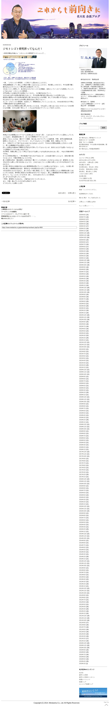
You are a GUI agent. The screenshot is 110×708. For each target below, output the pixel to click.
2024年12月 (82, 260)
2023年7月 (82, 299)
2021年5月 (82, 358)
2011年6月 (82, 629)
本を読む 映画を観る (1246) (88, 169)
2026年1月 (82, 231)
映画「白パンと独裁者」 (87, 142)
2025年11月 (82, 235)
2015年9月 (82, 513)
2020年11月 (82, 372)
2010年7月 (82, 654)
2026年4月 (82, 224)
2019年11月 (82, 399)
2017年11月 (82, 454)
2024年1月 (82, 285)
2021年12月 (82, 342)
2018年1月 (82, 449)
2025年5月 (82, 249)
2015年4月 (82, 524)
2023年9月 (82, 294)
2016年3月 (82, 499)
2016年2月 (82, 502)
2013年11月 (82, 563)
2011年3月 (82, 636)
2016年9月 (82, 486)
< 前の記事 (6, 201)
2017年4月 (82, 470)
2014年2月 (82, 556)
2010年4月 (82, 661)
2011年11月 (82, 618)
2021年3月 (82, 363)
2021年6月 (82, 356)
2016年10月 (82, 483)
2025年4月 (82, 251)
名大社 (81, 672)
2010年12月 (82, 643)
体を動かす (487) (84, 164)
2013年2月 (82, 584)
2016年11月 (82, 481)
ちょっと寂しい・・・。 (87, 205)
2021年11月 (82, 344)
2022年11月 (82, 317)
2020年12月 (82, 369)
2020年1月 (82, 395)
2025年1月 (82, 258)
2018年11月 (82, 426)
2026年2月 (82, 228)
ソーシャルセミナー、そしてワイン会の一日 (15, 214)
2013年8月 (82, 570)
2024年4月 (82, 278)
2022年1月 (82, 340)
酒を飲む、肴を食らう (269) (88, 171)
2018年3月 (82, 445)
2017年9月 (82, 458)
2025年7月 (82, 244)
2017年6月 (82, 465)
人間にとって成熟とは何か (87, 201)
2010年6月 (82, 657)
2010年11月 (82, 645)
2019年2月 (82, 420)
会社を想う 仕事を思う (67, 193)
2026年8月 (82, 214)
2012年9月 (82, 595)
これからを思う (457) (85, 174)
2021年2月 (82, 365)
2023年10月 (82, 292)
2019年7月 (82, 408)
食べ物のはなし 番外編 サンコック (90, 138)
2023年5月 (82, 303)
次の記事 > (72, 201)
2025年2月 (82, 256)
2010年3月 (82, 663)
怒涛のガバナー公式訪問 (87, 140)
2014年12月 (82, 534)
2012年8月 (82, 597)
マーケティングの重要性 (9, 211)
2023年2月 (82, 310)
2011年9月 (82, 622)
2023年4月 (82, 306)
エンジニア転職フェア (86, 684)
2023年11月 (82, 290)
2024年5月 (82, 276)
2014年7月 (82, 545)
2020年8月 (82, 379)
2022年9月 (82, 322)
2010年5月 (82, 659)
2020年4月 (82, 388)
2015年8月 (82, 515)
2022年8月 (82, 324)
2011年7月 (82, 627)
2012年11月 (82, 590)
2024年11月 (82, 262)
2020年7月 (82, 381)
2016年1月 (82, 504)
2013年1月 (82, 586)
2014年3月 (82, 554)
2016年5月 (82, 495)
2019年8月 (82, 406)
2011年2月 (82, 638)
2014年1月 (82, 559)
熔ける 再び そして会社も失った (90, 198)
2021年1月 (82, 367)
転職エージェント (84, 679)
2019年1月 (82, 422)
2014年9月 (82, 540)
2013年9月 (82, 568)
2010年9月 (82, 650)
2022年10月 (82, 319)
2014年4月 (82, 552)
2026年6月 (82, 219)
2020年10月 (82, 374)
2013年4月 (82, 579)
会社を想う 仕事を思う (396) (88, 162)
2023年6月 (82, 301)
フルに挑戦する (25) (85, 178)
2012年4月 (82, 606)
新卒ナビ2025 (83, 675)
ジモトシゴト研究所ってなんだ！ (23, 48)
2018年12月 (82, 424)
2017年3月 (82, 472)
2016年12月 (82, 479)
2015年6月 (82, 520)
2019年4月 (82, 415)
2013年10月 (82, 565)
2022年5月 (82, 331)
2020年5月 (82, 385)
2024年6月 (82, 274)
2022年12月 (82, 315)
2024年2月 (82, 283)
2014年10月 (82, 538)
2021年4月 (82, 360)
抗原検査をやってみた (86, 194)
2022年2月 (82, 338)
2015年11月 (82, 508)
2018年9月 (82, 431)
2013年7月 (82, 572)
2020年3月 (82, 390)
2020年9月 (82, 376)
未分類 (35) (82, 176)
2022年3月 (82, 335)
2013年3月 (82, 581)
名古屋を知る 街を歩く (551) (88, 167)
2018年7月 (82, 436)
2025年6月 (82, 246)
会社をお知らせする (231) (87, 160)
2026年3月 (82, 226)
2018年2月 (82, 447)
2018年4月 (82, 442)
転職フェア (82, 682)
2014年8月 (82, 543)
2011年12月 (82, 615)
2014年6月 (82, 547)
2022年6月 (82, 328)
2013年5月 (82, 577)
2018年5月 (82, 440)
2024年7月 (82, 271)
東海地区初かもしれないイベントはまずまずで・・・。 (18, 216)
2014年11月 (82, 536)
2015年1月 (82, 531)
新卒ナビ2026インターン (87, 677)
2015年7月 (82, 518)
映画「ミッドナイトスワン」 (88, 189)
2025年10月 (82, 237)
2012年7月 (82, 600)
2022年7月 (82, 326)
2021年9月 (82, 349)
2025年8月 (82, 242)
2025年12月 (82, 233)
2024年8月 (82, 269)
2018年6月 (82, 438)
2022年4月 (82, 333)
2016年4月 (82, 497)
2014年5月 (82, 549)
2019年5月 (82, 413)
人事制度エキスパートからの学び (11, 209)
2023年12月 (82, 287)
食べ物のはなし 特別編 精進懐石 (89, 149)
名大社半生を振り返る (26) (87, 180)
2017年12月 (82, 452)
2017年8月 (82, 461)
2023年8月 (82, 297)
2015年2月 (82, 529)
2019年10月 (82, 401)
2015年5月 (82, 522)
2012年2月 (82, 611)
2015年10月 (82, 511)
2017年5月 (82, 467)
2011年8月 (82, 625)
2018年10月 (82, 429)
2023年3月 (82, 308)
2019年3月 (82, 417)
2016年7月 (82, 490)
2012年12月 (82, 588)
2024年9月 (82, 267)
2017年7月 (82, 463)
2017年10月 (82, 456)
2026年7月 (82, 217)
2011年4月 (82, 634)
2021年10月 (82, 347)
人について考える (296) (86, 158)
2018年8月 (82, 433)
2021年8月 (82, 351)
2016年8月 (82, 488)
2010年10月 (82, 647)
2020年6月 (82, 383)
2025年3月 (82, 253)
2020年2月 (82, 392)
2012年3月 (82, 609)
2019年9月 (82, 404)
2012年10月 (82, 593)
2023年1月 (82, 313)
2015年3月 (82, 527)
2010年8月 (82, 652)
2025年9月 (82, 240)
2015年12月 (82, 506)
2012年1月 (82, 613)
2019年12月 (82, 397)
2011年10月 (82, 620)
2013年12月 (82, 561)
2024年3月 (82, 281)
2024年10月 (82, 265)
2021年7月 (82, 354)
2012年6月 (82, 602)
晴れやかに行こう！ (7, 218)
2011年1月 (82, 641)
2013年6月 (82, 575)
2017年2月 (82, 474)
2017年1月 (82, 477)
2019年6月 (82, 411)
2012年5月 (82, 604)
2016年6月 (82, 492)
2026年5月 (82, 221)
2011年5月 (82, 632)
